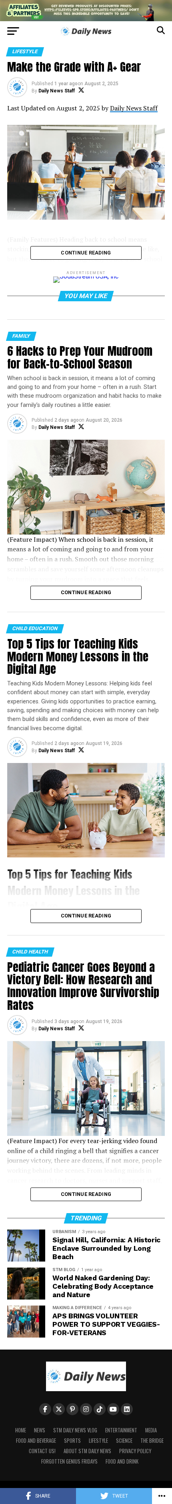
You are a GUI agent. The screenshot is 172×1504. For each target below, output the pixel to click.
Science (124, 1440)
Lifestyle (98, 1440)
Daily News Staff (56, 91)
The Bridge (152, 1440)
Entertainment (121, 1430)
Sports (72, 1440)
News (39, 1430)
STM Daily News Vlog (75, 1430)
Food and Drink (122, 1461)
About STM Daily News (87, 1451)
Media (151, 1430)
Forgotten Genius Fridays (69, 1461)
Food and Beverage (36, 1440)
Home (20, 1430)
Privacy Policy (135, 1451)
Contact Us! (42, 1451)
